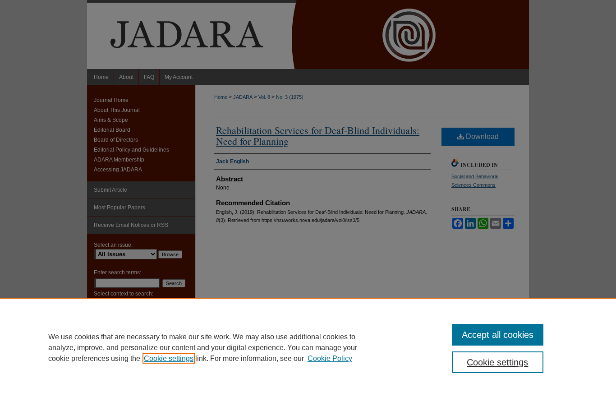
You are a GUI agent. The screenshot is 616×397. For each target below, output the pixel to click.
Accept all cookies (497, 335)
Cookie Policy (330, 358)
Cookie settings (168, 358)
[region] (308, 347)
